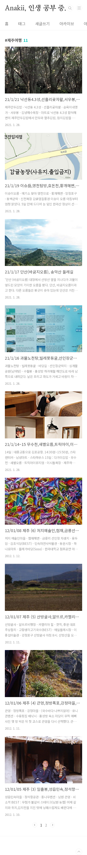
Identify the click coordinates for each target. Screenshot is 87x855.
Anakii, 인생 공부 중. (35, 8)
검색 (70, 8)
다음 (52, 824)
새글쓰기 (42, 23)
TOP (79, 852)
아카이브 (66, 23)
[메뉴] (79, 8)
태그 (21, 23)
